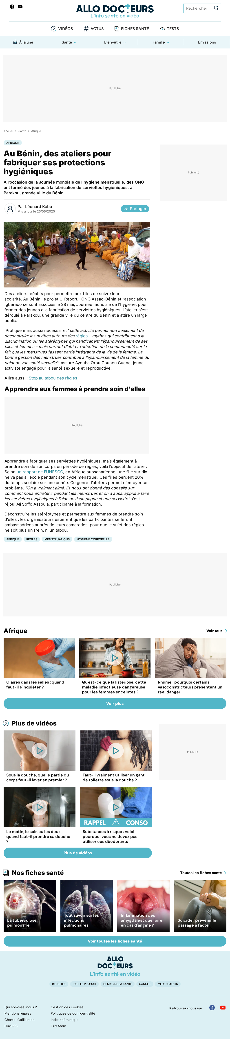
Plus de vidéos (34, 723)
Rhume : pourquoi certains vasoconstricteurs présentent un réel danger (190, 687)
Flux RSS (11, 1026)
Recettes (59, 984)
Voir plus (115, 703)
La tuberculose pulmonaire (22, 923)
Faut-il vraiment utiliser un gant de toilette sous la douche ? (114, 777)
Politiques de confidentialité (73, 1013)
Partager (138, 208)
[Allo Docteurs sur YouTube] (20, 6)
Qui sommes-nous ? (20, 1007)
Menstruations (57, 539)
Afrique (36, 131)
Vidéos (65, 28)
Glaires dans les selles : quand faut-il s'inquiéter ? (35, 685)
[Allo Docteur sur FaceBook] (12, 6)
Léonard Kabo (38, 206)
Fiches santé (135, 28)
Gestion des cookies (67, 1007)
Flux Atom (58, 1026)
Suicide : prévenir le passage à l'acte (197, 923)
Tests (173, 28)
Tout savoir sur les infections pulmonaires (81, 920)
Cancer (144, 984)
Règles (31, 539)
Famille (159, 42)
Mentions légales (17, 1013)
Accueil (8, 131)
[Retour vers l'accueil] (115, 11)
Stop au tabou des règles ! (54, 378)
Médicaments (168, 984)
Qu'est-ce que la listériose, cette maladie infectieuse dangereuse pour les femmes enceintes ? (114, 687)
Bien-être (113, 42)
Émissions (207, 42)
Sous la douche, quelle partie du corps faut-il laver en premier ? (37, 777)
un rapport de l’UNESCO (40, 471)
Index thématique (65, 1019)
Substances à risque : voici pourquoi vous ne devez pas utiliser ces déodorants (110, 836)
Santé (67, 42)
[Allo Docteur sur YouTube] (223, 1007)
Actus (97, 28)
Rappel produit (84, 984)
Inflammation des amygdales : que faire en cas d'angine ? (141, 920)
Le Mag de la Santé (117, 984)
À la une (26, 42)
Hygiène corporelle (93, 539)
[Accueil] (115, 966)
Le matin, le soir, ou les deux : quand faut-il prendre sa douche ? (38, 836)
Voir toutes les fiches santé (115, 941)
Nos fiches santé (38, 872)
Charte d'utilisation (19, 1019)
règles (82, 335)
